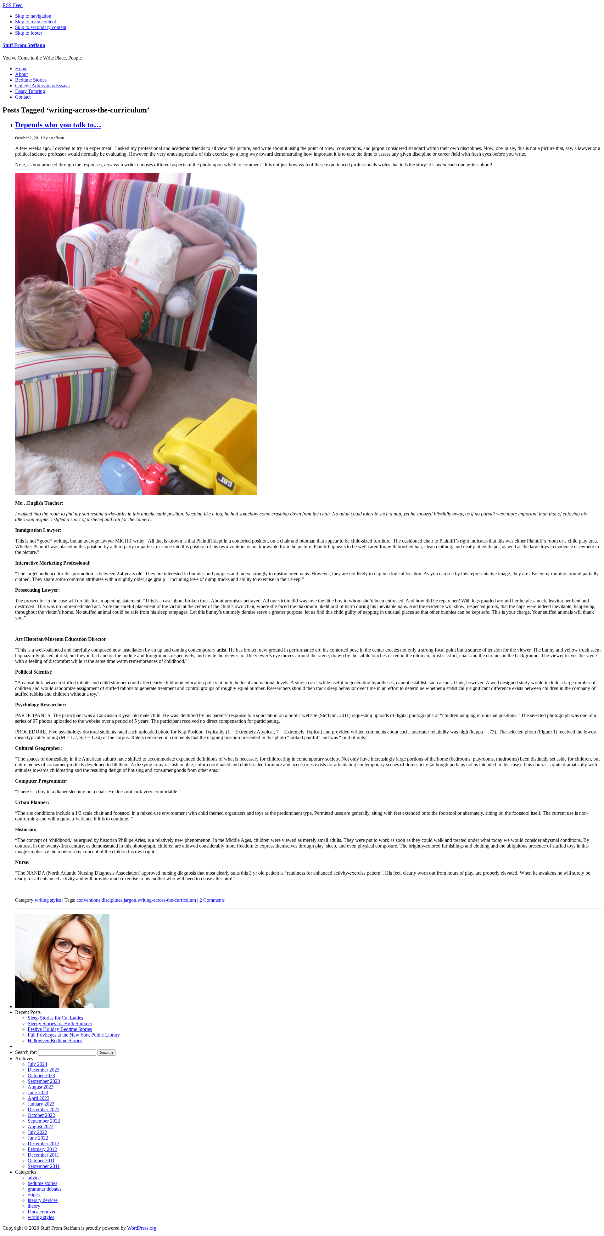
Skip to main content (35, 21)
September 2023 (44, 1081)
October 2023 (41, 1075)
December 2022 (43, 1109)
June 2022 (38, 1138)
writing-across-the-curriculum (166, 900)
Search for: (26, 1052)
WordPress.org (141, 1228)
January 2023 (41, 1104)
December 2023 (43, 1069)
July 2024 (37, 1064)
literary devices (43, 1200)
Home (21, 68)
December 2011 (43, 1155)
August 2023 (40, 1086)
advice (34, 1177)
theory (34, 1206)
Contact (23, 97)
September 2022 (44, 1121)
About (21, 74)
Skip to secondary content (40, 27)
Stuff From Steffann (24, 45)
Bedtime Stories (31, 80)
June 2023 (38, 1092)
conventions (88, 900)
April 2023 (38, 1098)
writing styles (48, 900)
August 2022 (40, 1126)
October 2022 (41, 1115)
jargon (130, 900)
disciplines (112, 900)
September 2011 (44, 1166)
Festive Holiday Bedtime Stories (60, 1029)
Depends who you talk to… (58, 125)
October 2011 (41, 1160)
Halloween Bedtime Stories (55, 1040)
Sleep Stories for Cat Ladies (55, 1017)
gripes (34, 1194)
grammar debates (44, 1189)
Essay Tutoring (30, 91)
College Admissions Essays (42, 85)
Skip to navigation (33, 16)
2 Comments (212, 900)
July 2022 (37, 1132)
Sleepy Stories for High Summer (60, 1023)
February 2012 (42, 1149)
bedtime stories (42, 1183)
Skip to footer (28, 33)
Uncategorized (42, 1211)
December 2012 (43, 1143)
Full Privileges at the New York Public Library (74, 1035)
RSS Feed (13, 5)
